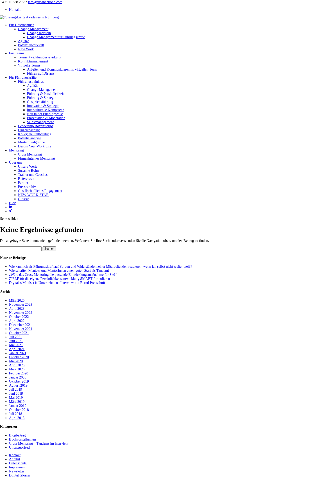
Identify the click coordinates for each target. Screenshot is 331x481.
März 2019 (17, 401)
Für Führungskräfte (22, 77)
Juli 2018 (15, 414)
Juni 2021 (16, 341)
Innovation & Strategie (43, 106)
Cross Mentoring (30, 154)
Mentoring (16, 150)
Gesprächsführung (40, 102)
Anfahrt (14, 459)
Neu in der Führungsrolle (45, 114)
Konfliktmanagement (33, 61)
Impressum (17, 467)
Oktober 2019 (19, 381)
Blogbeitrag (17, 435)
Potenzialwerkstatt (31, 45)
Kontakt (14, 9)
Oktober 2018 (19, 410)
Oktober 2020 (19, 357)
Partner (23, 183)
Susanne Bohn (28, 170)
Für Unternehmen (21, 25)
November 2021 (20, 329)
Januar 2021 (17, 353)
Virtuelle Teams (29, 65)
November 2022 (20, 312)
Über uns (15, 162)
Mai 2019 (16, 397)
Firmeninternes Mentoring (36, 158)
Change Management (33, 29)
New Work (26, 49)
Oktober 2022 (19, 316)
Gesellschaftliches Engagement (40, 191)
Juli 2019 (15, 389)
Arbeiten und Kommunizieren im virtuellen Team (62, 69)
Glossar (23, 199)
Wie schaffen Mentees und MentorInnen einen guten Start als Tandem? (59, 270)
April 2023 (17, 308)
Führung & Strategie (41, 98)
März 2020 (17, 369)
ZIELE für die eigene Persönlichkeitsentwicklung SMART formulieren (59, 279)
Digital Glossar (19, 475)
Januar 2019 (17, 406)
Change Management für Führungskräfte (56, 37)
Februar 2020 (18, 373)
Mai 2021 (16, 345)
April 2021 (17, 349)
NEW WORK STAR (33, 195)
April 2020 (17, 365)
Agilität (23, 41)
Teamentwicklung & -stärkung (39, 57)
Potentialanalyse (29, 138)
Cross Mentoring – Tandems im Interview (38, 443)
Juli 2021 (15, 337)
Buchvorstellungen (22, 439)
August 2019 (18, 385)
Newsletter (16, 471)
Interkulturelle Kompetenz (45, 110)
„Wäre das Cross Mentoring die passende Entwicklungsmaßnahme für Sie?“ (63, 274)
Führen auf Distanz (40, 73)
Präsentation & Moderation (46, 118)
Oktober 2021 (19, 333)
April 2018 (17, 418)
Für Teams (16, 53)
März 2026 (17, 300)
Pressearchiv (27, 187)
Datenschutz (18, 463)
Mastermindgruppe (31, 142)
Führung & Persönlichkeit (45, 94)
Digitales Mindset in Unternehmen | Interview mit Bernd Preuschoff (57, 283)
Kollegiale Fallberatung (34, 134)
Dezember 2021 (20, 325)
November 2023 (20, 304)
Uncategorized (19, 447)
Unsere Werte (27, 166)
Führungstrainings (31, 81)
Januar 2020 (17, 377)
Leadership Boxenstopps (35, 126)
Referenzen (26, 178)
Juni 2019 (16, 393)
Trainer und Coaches (33, 174)
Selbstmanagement (40, 122)
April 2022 (17, 321)
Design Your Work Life (34, 146)
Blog (12, 203)
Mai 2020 (16, 361)
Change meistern (39, 33)
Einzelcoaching (29, 130)
